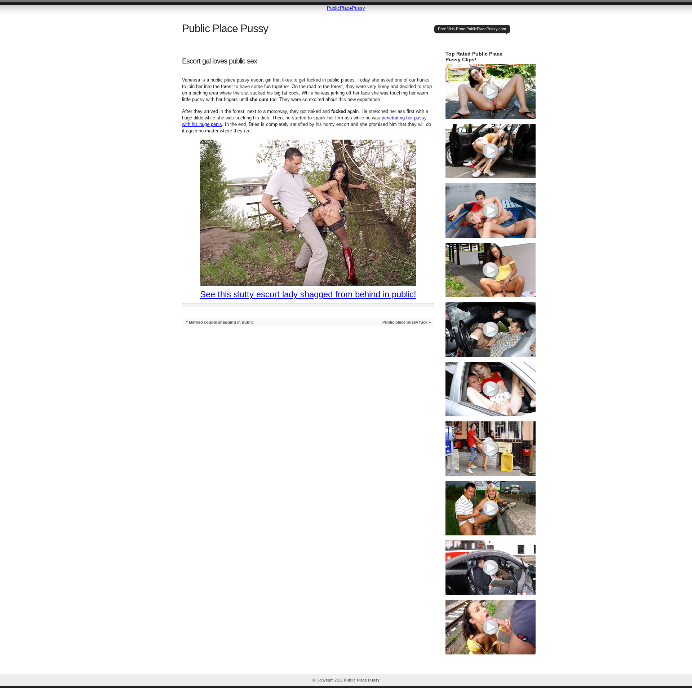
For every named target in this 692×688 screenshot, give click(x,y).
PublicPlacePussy (346, 8)
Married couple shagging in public (221, 322)
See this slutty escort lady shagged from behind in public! (308, 294)
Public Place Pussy (225, 28)
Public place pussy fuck (404, 322)
